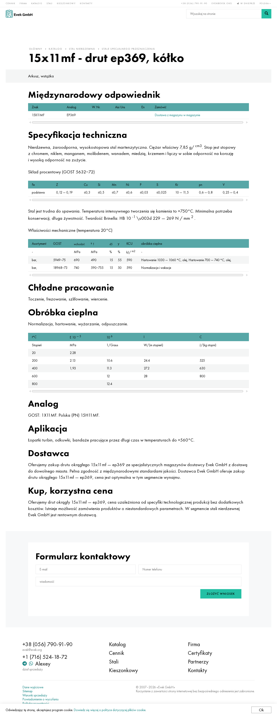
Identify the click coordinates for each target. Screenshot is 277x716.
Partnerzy (198, 661)
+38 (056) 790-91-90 (194, 3)
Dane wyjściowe (32, 687)
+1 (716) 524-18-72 (44, 656)
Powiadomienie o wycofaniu (40, 699)
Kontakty (86, 3)
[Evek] (19, 14)
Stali (50, 3)
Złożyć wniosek (221, 594)
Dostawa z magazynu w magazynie (177, 115)
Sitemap (27, 691)
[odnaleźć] (266, 13)
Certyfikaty (200, 653)
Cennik (10, 3)
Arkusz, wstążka (41, 76)
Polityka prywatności (35, 703)
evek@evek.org (222, 3)
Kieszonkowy (66, 3)
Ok (261, 710)
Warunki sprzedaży (34, 695)
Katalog (36, 3)
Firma (23, 3)
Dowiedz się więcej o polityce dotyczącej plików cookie (109, 710)
